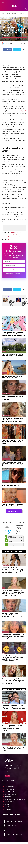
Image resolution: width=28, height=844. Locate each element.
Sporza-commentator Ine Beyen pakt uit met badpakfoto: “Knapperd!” (12, 398)
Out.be (7, 807)
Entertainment (13, 13)
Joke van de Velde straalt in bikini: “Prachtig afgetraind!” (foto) (13, 484)
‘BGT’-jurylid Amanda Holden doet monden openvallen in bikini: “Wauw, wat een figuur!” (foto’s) (13, 728)
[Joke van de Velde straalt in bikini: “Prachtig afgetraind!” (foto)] (14, 475)
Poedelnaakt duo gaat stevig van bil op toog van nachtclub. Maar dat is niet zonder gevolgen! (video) (13, 658)
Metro (9, 239)
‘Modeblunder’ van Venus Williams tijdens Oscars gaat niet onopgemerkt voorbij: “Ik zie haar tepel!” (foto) (13, 570)
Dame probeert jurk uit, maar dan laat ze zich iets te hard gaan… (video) (13, 442)
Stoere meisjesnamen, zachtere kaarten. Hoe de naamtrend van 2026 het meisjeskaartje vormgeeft (13, 334)
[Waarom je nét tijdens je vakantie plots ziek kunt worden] (14, 367)
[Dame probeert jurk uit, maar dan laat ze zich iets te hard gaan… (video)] (14, 431)
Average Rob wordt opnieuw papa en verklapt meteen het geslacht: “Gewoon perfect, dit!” (14, 707)
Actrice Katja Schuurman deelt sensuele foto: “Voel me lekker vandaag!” (13, 636)
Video (4, 351)
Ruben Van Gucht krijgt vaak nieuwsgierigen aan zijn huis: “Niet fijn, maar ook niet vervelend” (13, 463)
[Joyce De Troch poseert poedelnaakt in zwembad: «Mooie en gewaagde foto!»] (14, 605)
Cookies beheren (10, 794)
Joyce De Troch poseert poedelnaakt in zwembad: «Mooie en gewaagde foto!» (12, 615)
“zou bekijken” (21, 111)
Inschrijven (14, 270)
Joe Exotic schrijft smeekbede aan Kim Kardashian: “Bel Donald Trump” (13, 235)
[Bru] (3, 43)
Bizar (3, 588)
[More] (23, 49)
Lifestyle (5, 329)
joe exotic (7, 283)
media (21, 283)
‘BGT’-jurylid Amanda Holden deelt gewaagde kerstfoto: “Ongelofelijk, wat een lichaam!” (25, 302)
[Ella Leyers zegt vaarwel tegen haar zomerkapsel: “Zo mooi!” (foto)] (14, 739)
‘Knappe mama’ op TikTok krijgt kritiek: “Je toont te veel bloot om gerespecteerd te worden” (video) (13, 681)
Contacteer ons (10, 802)
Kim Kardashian (15, 283)
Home (3, 13)
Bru (10, 43)
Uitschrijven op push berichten (15, 799)
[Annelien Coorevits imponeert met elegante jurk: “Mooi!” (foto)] (14, 495)
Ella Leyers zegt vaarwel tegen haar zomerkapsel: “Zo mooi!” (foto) (13, 748)
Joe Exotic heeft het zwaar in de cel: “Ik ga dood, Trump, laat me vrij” (15, 228)
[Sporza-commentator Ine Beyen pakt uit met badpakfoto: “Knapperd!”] (14, 387)
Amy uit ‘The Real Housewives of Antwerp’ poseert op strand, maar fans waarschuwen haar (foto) (13, 420)
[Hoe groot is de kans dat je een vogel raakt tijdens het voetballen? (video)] (14, 345)
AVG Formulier (10, 789)
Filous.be (8, 809)
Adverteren (8, 797)
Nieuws (7, 13)
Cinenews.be (9, 804)
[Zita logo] (14, 5)
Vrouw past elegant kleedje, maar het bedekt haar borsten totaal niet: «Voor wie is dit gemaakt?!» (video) (13, 593)
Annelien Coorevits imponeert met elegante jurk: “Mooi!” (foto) (13, 505)
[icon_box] (13, 821)
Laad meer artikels (13, 511)
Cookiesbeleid (9, 787)
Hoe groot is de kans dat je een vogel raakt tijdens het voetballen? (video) (13, 356)
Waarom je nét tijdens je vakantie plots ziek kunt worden (13, 376)
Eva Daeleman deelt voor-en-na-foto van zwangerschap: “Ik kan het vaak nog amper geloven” (12, 302)
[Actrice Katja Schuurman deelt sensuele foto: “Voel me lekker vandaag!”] (14, 627)
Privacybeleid (9, 792)
